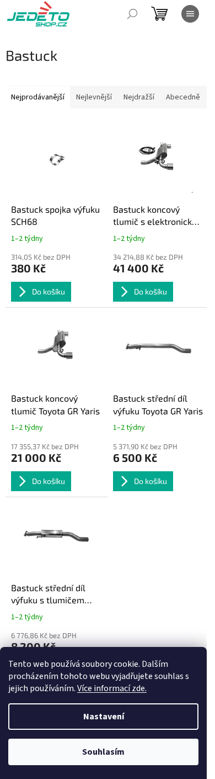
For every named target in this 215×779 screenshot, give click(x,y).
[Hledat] (132, 14)
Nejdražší (138, 97)
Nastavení (103, 716)
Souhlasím (103, 752)
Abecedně (183, 97)
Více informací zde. (112, 688)
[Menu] (190, 14)
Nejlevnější (94, 97)
